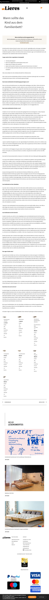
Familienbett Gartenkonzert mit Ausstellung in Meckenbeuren (18, 457)
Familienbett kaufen (24, 42)
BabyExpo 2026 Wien (9, 493)
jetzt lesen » (7, 459)
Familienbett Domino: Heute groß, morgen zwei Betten (16, 529)
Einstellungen (8, 597)
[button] (27, 8)
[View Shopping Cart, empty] (41, 8)
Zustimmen (32, 597)
